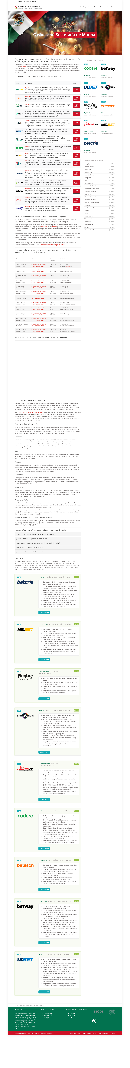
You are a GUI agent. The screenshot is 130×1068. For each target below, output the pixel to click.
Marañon (99, 169)
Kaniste (99, 211)
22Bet (27, 161)
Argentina (72, 1015)
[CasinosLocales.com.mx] (28, 7)
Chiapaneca (99, 172)
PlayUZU (27, 206)
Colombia (72, 1013)
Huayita (99, 164)
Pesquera (99, 178)
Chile (71, 1019)
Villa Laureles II (99, 219)
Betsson (27, 96)
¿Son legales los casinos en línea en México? (30, 547)
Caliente (27, 197)
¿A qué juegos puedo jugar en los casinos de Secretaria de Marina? (38, 543)
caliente (68, 266)
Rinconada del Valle (99, 230)
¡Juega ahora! (76, 90)
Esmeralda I (99, 222)
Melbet (27, 153)
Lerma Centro (99, 167)
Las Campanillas (99, 208)
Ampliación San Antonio (99, 186)
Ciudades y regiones (85, 7)
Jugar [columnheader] (74, 83)
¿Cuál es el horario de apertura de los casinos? (31, 539)
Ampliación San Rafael (99, 202)
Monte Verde (99, 224)
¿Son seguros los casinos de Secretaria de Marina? (32, 552)
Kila (99, 180)
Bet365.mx (28, 87)
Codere (27, 146)
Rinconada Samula (99, 197)
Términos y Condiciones (89, 1033)
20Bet (27, 105)
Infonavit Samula (99, 191)
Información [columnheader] (29, 83)
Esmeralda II (99, 216)
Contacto (112, 1033)
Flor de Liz (99, 205)
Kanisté (99, 213)
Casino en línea (109, 7)
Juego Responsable (102, 1033)
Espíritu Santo (99, 175)
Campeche (28, 1005)
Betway (27, 188)
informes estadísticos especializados (31, 412)
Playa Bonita (99, 183)
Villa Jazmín (99, 194)
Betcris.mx (28, 170)
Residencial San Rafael (99, 189)
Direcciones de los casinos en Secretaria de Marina (38, 265)
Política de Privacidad (75, 1033)
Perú (71, 1017)
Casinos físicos (98, 7)
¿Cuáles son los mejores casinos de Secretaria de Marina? (35, 534)
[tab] (48, 534)
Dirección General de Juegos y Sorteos (52, 245)
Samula (99, 227)
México (23, 67)
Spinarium (28, 120)
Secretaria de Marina (62, 577)
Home (16, 1005)
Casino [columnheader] (18, 83)
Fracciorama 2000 (99, 200)
